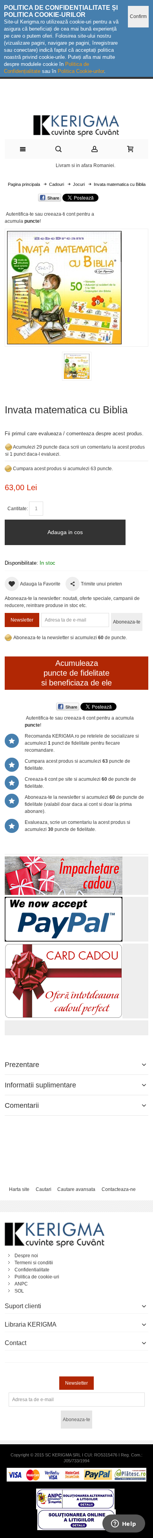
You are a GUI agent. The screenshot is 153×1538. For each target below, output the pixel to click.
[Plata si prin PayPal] (63, 900)
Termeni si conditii (34, 1262)
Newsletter (22, 620)
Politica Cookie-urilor (81, 71)
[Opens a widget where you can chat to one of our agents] (123, 1524)
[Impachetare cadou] (63, 860)
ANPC (21, 1284)
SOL (19, 1291)
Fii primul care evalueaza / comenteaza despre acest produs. (74, 433)
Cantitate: (17, 508)
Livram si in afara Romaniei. (85, 165)
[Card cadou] (63, 947)
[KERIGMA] (76, 125)
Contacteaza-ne (119, 1189)
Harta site (19, 1189)
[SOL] (76, 1513)
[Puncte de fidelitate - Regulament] (8, 468)
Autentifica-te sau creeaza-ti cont (40, 214)
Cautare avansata (76, 1189)
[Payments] (76, 1471)
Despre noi (26, 1255)
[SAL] (75, 1492)
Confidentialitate (32, 1270)
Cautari (43, 1189)
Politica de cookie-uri (37, 1277)
